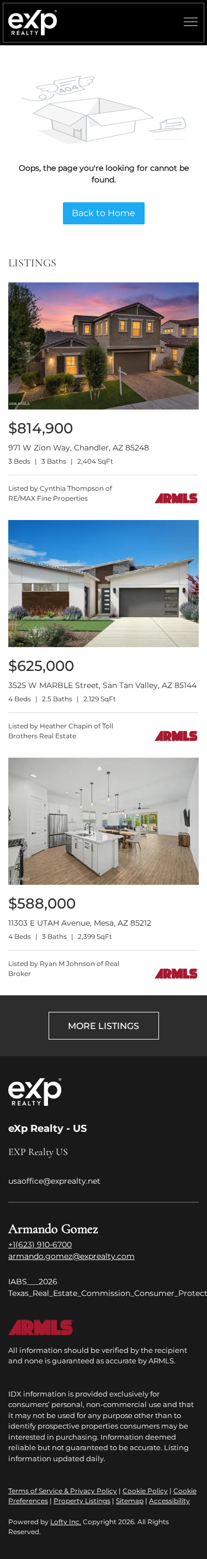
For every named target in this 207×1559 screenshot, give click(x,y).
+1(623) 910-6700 (40, 1245)
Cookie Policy (145, 1491)
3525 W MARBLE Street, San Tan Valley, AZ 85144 (102, 685)
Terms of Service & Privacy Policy (62, 1491)
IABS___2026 (32, 1282)
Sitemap (130, 1501)
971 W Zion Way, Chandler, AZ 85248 (78, 448)
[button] (32, 22)
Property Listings (82, 1501)
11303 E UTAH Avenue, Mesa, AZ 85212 (79, 923)
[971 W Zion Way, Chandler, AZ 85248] (103, 407)
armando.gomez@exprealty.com (71, 1256)
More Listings (103, 1026)
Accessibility (169, 1501)
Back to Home (103, 213)
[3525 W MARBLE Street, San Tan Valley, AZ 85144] (103, 645)
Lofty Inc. (65, 1522)
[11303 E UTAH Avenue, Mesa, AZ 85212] (103, 882)
